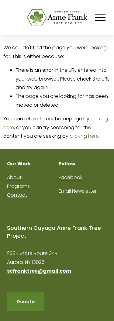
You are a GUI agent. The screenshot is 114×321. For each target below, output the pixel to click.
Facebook (70, 177)
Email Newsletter (78, 191)
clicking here (84, 136)
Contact (17, 195)
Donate (26, 301)
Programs (18, 186)
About (14, 177)
